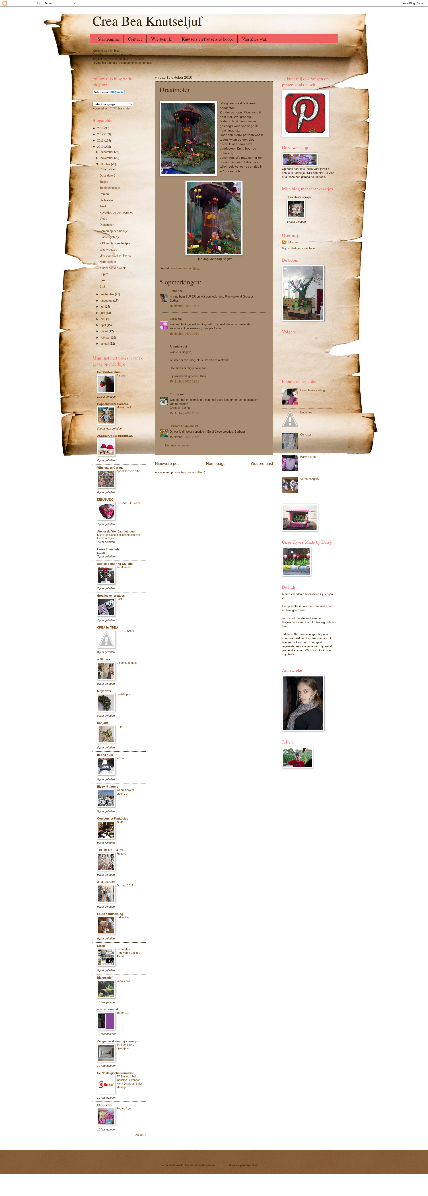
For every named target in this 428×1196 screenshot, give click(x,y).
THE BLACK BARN (110, 850)
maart (105, 331)
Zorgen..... (123, 1012)
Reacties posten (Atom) (190, 472)
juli (103, 306)
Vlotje (103, 218)
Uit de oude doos (127, 662)
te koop (121, 758)
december (107, 152)
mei (103, 319)
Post (119, 599)
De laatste (106, 200)
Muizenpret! (124, 407)
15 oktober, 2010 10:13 (184, 306)
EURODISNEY (125, 631)
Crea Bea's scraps (299, 197)
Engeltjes (306, 412)
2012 (100, 134)
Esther (174, 291)
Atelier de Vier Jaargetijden (116, 531)
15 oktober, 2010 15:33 (184, 413)
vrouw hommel (107, 1009)
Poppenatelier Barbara (112, 404)
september (108, 294)
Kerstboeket (124, 567)
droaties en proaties (111, 595)
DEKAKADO (105, 499)
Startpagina (108, 39)
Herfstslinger (108, 261)
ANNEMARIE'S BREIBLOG (115, 436)
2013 (100, 128)
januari (105, 343)
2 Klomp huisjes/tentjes (115, 243)
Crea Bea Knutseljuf (147, 20)
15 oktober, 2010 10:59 (184, 333)
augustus (107, 300)
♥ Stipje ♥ (104, 659)
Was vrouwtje (108, 249)
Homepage (216, 463)
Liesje (101, 945)
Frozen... (122, 853)
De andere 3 (107, 175)
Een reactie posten (177, 445)
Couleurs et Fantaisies (112, 818)
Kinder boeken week (113, 268)
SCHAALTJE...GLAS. (129, 503)
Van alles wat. (254, 39)
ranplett (222, 1165)
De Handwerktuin (109, 372)
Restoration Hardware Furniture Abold (128, 953)
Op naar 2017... (126, 885)
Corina (174, 394)
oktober (106, 164)
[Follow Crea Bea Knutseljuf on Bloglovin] (109, 93)
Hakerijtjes (123, 917)
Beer (103, 280)
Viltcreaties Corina (110, 467)
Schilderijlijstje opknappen (125, 1046)
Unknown (292, 242)
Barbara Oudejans (182, 426)
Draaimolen (107, 224)
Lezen (101, 552)
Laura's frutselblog (110, 914)
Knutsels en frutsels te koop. (207, 39)
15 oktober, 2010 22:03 (184, 437)
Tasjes (104, 181)
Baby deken (308, 456)
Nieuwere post (168, 463)
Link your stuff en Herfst (115, 255)
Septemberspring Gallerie (115, 563)
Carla (173, 319)
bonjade (102, 723)
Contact (135, 39)
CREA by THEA (107, 627)
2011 (100, 140)
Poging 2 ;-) (124, 1108)
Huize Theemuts (108, 549)
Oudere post (262, 463)
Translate (123, 108)
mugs (120, 822)
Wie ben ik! (162, 39)
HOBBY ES (104, 1105)
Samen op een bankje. (114, 231)
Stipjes (104, 274)
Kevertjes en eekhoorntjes (116, 212)
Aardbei (121, 375)
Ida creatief (104, 977)
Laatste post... (125, 694)
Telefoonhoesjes (110, 187)
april (104, 325)
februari (106, 337)
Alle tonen (141, 1135)
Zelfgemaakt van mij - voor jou (118, 1041)
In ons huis (105, 754)
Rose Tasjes (108, 169)
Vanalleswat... (125, 981)
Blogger (263, 1165)
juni (103, 312)
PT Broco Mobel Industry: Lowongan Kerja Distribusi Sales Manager (130, 1082)
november (107, 158)
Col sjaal (305, 434)
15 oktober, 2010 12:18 (184, 381)
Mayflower (104, 691)
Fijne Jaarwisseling (312, 390)
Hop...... (121, 726)
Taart (103, 206)
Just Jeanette (106, 882)
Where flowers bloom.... (125, 792)
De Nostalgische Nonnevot (115, 1073)
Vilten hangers (309, 479)
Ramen (104, 194)
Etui (102, 286)
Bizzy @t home (107, 786)
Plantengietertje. (110, 237)
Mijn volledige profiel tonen (299, 248)
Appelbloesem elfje (128, 471)
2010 (100, 146)
